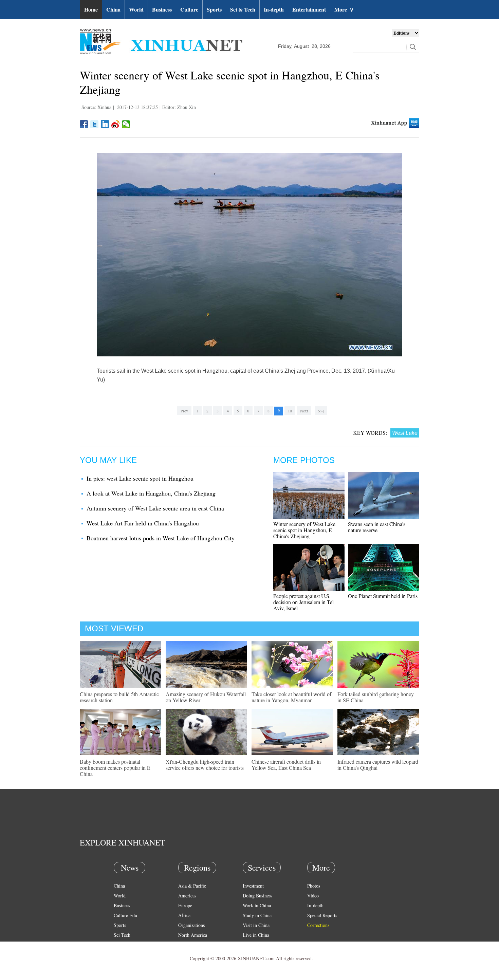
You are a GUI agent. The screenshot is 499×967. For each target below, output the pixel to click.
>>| (321, 410)
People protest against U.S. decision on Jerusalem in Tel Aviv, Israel (303, 602)
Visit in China (256, 925)
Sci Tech (122, 935)
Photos (313, 885)
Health (120, 945)
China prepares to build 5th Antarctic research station (119, 697)
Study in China (257, 915)
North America (192, 935)
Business (162, 9)
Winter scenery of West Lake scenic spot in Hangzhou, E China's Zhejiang (304, 530)
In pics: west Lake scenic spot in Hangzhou (140, 478)
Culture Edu (125, 915)
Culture (189, 9)
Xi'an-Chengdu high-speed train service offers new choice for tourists (205, 764)
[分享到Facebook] (84, 124)
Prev (184, 410)
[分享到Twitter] (94, 124)
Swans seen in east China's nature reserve (376, 527)
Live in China (256, 935)
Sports (214, 9)
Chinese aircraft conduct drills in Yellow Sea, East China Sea (286, 764)
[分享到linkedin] (105, 124)
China (113, 9)
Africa (184, 915)
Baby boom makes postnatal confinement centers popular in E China (115, 767)
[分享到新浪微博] (115, 124)
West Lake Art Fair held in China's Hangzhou (143, 523)
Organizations (191, 925)
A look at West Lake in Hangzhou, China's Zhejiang (151, 493)
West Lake (405, 433)
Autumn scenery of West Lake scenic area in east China (155, 508)
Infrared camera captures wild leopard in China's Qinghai (377, 764)
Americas (187, 895)
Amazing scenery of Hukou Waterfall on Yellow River (206, 697)
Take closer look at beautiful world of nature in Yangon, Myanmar (291, 697)
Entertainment (309, 9)
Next (304, 410)
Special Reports (322, 915)
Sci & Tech (242, 9)
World (136, 9)
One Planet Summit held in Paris (383, 595)
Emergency (253, 945)
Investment (253, 885)
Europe (185, 905)
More (344, 9)
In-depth (274, 9)
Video (313, 895)
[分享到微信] (126, 124)
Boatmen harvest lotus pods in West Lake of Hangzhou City (161, 538)
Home (91, 9)
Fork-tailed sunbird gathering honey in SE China (375, 697)
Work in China (257, 905)
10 (290, 410)
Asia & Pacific (192, 885)
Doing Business (257, 895)
